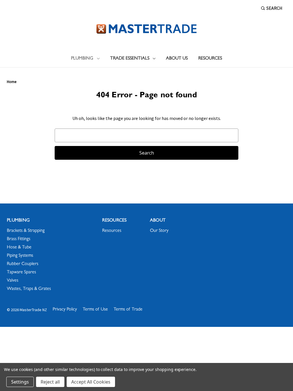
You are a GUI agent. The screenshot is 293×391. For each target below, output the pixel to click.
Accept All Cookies (90, 382)
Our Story (159, 231)
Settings (20, 382)
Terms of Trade (128, 309)
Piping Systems (20, 256)
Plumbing (82, 58)
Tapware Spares (21, 272)
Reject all (50, 382)
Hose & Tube (19, 247)
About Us (177, 58)
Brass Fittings (18, 239)
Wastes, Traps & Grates (29, 289)
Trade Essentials (129, 58)
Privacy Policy (65, 309)
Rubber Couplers (22, 264)
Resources (210, 58)
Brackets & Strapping (26, 231)
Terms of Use (95, 309)
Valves (12, 281)
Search (274, 8)
